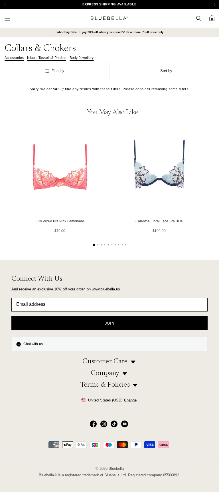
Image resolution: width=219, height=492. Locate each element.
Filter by (58, 71)
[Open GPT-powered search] (200, 18)
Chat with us (33, 344)
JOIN (109, 323)
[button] (214, 4)
